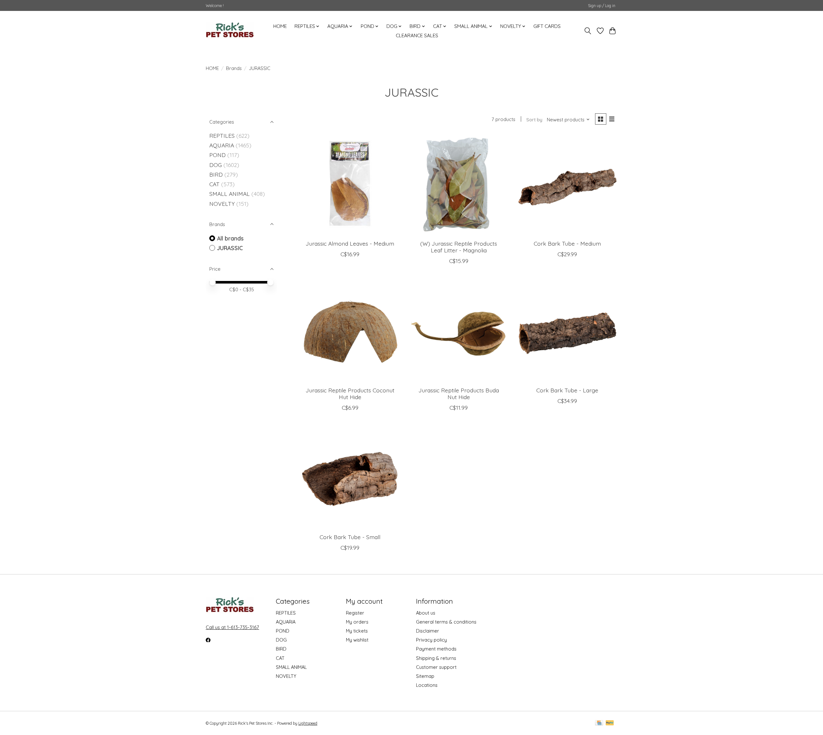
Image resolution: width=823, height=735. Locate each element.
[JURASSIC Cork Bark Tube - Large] (567, 331)
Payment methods (436, 649)
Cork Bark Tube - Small (350, 536)
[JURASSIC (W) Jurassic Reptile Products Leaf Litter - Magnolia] (458, 185)
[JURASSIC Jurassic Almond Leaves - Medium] (350, 185)
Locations (427, 685)
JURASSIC (230, 247)
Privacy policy (431, 640)
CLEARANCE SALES (417, 35)
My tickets (357, 631)
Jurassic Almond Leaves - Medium (350, 243)
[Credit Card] (599, 723)
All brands (230, 238)
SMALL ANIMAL (229, 193)
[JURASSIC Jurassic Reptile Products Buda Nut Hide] (458, 331)
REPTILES (222, 135)
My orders (357, 622)
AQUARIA (221, 145)
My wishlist (357, 640)
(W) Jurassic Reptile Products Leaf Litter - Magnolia (458, 247)
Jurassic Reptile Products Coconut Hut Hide (350, 393)
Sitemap (425, 676)
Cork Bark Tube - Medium (567, 243)
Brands (234, 68)
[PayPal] (610, 723)
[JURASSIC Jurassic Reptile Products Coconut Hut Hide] (350, 331)
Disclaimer (427, 631)
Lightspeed (307, 723)
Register (355, 613)
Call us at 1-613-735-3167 (232, 627)
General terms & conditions (446, 622)
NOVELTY (222, 203)
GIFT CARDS (547, 26)
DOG (215, 164)
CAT (214, 184)
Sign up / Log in (601, 5)
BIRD (216, 174)
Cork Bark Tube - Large (567, 390)
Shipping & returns (436, 658)
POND (217, 154)
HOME (280, 26)
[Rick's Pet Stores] (230, 30)
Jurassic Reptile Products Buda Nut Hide (459, 393)
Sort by (534, 120)
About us (425, 613)
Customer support (436, 667)
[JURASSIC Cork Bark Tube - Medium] (567, 185)
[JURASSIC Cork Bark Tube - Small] (350, 478)
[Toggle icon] (587, 31)
